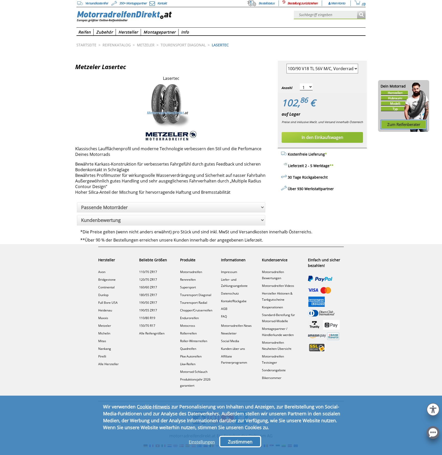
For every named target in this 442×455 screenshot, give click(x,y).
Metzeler (104, 325)
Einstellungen (202, 442)
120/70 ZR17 (148, 279)
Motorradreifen (191, 272)
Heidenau (105, 310)
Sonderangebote (274, 370)
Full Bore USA (108, 302)
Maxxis (103, 318)
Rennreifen (188, 279)
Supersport (188, 287)
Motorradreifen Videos (278, 286)
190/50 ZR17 (148, 302)
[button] (433, 408)
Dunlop (103, 295)
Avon (101, 272)
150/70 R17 (147, 325)
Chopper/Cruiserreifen (196, 310)
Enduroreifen (189, 318)
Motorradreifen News (236, 325)
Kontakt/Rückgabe (234, 301)
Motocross (187, 325)
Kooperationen (272, 307)
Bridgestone (107, 279)
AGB (224, 309)
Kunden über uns (233, 348)
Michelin (104, 333)
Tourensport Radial (193, 302)
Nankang (104, 348)
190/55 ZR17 (148, 310)
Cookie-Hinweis (153, 407)
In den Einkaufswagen (322, 137)
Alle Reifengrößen (151, 333)
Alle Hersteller (108, 364)
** (331, 165)
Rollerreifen (188, 333)
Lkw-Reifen (187, 364)
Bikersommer (271, 378)
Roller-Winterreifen (193, 341)
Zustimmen (240, 442)
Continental (106, 287)
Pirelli (102, 356)
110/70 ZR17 (148, 272)
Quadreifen (188, 348)
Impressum (229, 272)
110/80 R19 (147, 318)
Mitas (102, 341)
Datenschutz (230, 293)
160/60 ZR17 (148, 287)
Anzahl (287, 87)
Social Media (230, 341)
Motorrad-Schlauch (193, 372)
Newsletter (229, 333)
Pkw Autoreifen (191, 356)
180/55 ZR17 (148, 295)
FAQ (224, 316)
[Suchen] (361, 15)
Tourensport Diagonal (195, 295)
